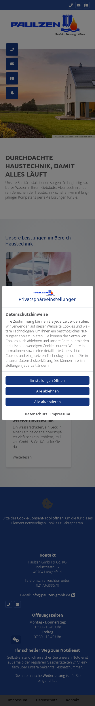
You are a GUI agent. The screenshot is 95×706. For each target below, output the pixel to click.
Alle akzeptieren (47, 401)
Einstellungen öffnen (47, 380)
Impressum (60, 414)
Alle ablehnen (47, 391)
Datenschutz (36, 414)
